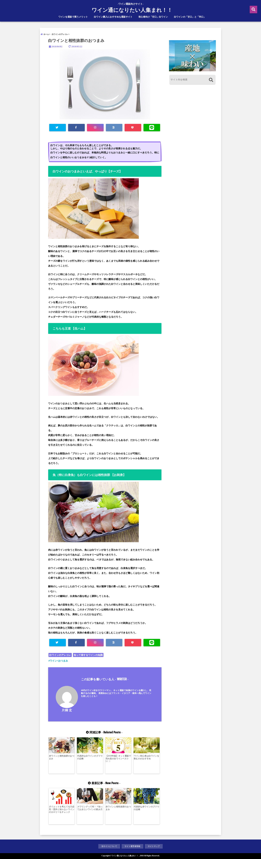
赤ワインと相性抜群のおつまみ (61, 757)
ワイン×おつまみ (59, 660)
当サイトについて (109, 846)
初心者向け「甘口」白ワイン (153, 17)
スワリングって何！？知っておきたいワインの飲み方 (90, 808)
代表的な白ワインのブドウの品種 (90, 757)
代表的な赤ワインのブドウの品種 (146, 808)
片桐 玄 (67, 710)
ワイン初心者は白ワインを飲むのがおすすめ (146, 757)
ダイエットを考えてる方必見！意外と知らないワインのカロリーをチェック (61, 809)
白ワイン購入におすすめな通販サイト (113, 17)
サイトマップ (154, 846)
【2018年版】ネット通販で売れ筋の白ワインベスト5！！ (118, 758)
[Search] (211, 80)
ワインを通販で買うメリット (73, 17)
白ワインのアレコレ (60, 655)
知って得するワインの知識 (88, 655)
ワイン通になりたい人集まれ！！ (132, 10)
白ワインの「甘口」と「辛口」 (190, 17)
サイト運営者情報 (132, 846)
